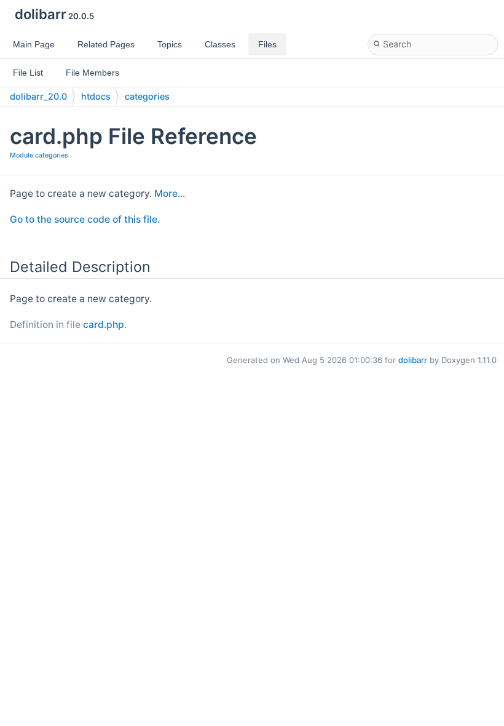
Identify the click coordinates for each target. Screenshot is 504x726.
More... (169, 193)
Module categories (39, 155)
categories (147, 96)
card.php (103, 324)
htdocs (96, 96)
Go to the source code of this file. (85, 219)
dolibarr (412, 360)
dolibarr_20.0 (38, 96)
